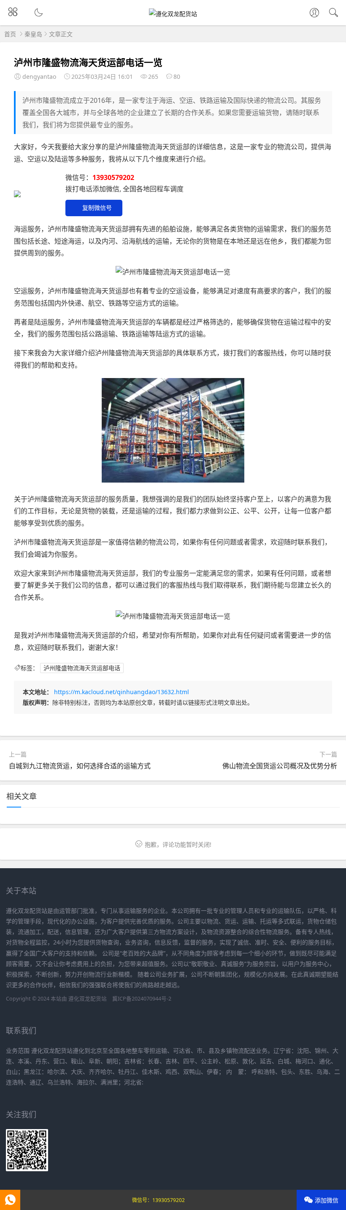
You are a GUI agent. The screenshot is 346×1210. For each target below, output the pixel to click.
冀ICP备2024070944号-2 (141, 998)
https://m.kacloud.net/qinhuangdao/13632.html (121, 692)
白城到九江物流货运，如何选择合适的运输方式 (80, 765)
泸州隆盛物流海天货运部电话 (81, 668)
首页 (10, 34)
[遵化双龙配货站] (173, 14)
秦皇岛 (33, 34)
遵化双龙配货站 (87, 998)
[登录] (314, 13)
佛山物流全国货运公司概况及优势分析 (279, 765)
